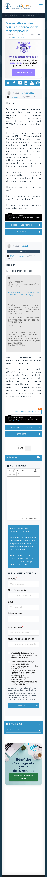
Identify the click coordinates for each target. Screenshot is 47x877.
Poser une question (23, 72)
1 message (14, 97)
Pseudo (12, 578)
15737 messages (17, 256)
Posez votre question (21, 225)
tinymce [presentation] (34, 518)
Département (15, 613)
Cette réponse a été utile (26, 411)
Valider (21, 706)
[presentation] (9, 470)
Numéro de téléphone (20, 639)
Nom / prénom (16, 590)
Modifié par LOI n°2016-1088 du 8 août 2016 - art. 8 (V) (23, 293)
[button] (10, 470)
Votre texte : (18, 465)
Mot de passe (15, 627)
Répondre (21, 232)
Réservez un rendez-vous (23, 776)
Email (11, 602)
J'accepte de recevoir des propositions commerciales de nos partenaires (24, 655)
